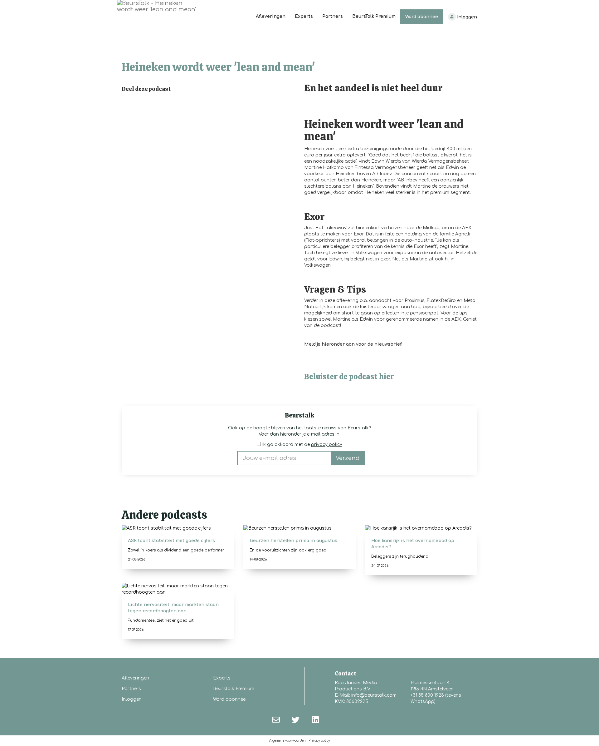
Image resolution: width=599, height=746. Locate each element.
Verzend (348, 458)
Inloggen (466, 17)
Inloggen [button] (132, 699)
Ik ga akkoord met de (301, 444)
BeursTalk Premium (374, 16)
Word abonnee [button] (229, 699)
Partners (332, 16)
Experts (304, 16)
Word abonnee (421, 16)
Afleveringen (270, 16)
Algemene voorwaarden (287, 740)
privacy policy (326, 444)
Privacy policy (319, 740)
